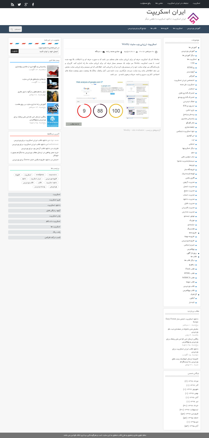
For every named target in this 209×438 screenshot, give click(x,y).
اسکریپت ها (178, 28)
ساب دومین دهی (187, 157)
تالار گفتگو (190, 123)
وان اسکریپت (54, 216)
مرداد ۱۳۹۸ (193, 381)
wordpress (40, 175)
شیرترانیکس (189, 245)
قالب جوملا (190, 282)
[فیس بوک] (33, 4)
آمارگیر (191, 76)
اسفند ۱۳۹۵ (193, 418)
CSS (192, 63)
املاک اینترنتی (188, 102)
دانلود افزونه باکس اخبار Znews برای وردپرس (31, 160)
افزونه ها (165, 28)
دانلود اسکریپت (51, 183)
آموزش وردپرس (193, 28)
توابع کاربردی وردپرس (137, 28)
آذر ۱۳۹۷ (194, 385)
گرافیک (194, 294)
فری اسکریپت (54, 200)
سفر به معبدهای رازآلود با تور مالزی (32, 92)
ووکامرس (190, 249)
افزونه (17, 175)
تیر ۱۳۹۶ (194, 402)
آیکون (192, 298)
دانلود (24, 179)
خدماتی (191, 144)
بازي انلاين (190, 110)
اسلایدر (191, 89)
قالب (39, 183)
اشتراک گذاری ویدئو (186, 97)
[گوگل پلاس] (26, 4)
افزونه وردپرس (188, 241)
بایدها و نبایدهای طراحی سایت (34, 79)
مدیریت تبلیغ (189, 191)
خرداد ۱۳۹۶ (193, 406)
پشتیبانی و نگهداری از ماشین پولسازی (30, 67)
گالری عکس (189, 178)
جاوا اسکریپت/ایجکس (185, 131)
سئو (192, 153)
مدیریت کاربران (188, 208)
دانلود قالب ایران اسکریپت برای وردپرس (30, 140)
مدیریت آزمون (188, 182)
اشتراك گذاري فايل (186, 93)
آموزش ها (193, 47)
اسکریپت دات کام (53, 221)
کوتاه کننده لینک (188, 174)
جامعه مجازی (189, 127)
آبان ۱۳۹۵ (193, 426)
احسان (55, 160)
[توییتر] (19, 4)
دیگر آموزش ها (188, 55)
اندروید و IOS (188, 106)
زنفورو (191, 265)
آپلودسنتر (190, 72)
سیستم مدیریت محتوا (185, 161)
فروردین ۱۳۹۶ (191, 414)
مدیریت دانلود (188, 199)
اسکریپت (196, 3)
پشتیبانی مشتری (187, 119)
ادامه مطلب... (73, 124)
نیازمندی (191, 225)
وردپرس (53, 187)
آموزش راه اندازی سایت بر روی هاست (30, 104)
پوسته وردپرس (39, 187)
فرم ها (191, 165)
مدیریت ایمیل (188, 187)
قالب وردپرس (188, 286)
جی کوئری (190, 136)
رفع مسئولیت (145, 3)
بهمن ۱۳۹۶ (193, 393)
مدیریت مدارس (188, 212)
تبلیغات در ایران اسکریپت (177, 3)
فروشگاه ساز (189, 170)
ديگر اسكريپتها (188, 148)
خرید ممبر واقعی (51, 153)
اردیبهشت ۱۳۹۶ (191, 410)
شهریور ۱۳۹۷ (192, 389)
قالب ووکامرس (188, 291)
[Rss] (12, 4)
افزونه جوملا (189, 237)
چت (193, 140)
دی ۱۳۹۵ (194, 422)
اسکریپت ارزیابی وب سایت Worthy (139, 44)
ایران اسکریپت (36, 179)
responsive (53, 175)
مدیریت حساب (188, 195)
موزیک (191, 220)
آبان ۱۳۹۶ (193, 397)
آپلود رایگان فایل (53, 211)
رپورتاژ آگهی (192, 253)
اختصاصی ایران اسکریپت (184, 80)
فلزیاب (55, 149)
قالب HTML (189, 273)
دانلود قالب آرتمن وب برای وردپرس (35, 149)
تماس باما (159, 3)
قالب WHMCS (188, 278)
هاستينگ (190, 229)
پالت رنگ (56, 232)
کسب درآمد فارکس (52, 238)
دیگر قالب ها (189, 260)
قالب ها (153, 28)
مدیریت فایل (189, 203)
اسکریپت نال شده (187, 85)
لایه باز (191, 302)
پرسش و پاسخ (188, 114)
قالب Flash (189, 269)
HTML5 (190, 68)
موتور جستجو (189, 216)
